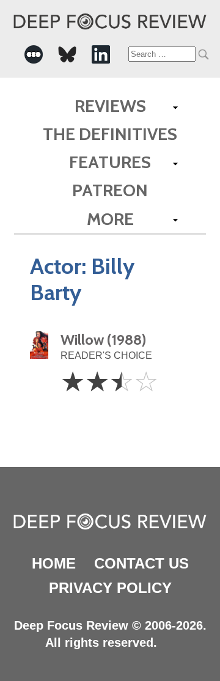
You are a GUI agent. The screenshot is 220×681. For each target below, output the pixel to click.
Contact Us (141, 563)
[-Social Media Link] (33, 54)
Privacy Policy (110, 588)
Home (54, 563)
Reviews (110, 105)
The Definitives (110, 133)
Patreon (110, 190)
